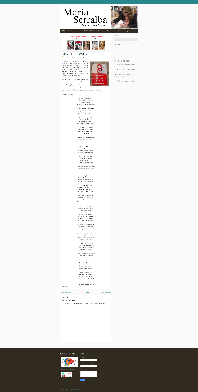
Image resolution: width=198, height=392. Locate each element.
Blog (127, 31)
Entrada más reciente (67, 292)
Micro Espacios (110, 31)
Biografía (70, 31)
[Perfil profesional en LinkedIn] (126, 81)
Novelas (78, 31)
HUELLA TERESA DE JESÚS (75, 83)
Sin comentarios (74, 59)
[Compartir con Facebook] (67, 286)
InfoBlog (90, 57)
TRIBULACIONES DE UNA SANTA (74, 53)
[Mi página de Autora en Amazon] (126, 75)
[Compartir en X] (65, 286)
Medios (120, 31)
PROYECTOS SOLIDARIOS (89, 31)
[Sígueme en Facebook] (126, 64)
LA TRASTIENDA (97, 57)
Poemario (100, 31)
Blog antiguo (85, 57)
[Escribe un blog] (64, 286)
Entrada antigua (106, 292)
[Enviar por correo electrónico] (62, 286)
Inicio (87, 292)
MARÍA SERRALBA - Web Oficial (74, 389)
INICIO (63, 31)
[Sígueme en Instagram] (126, 69)
